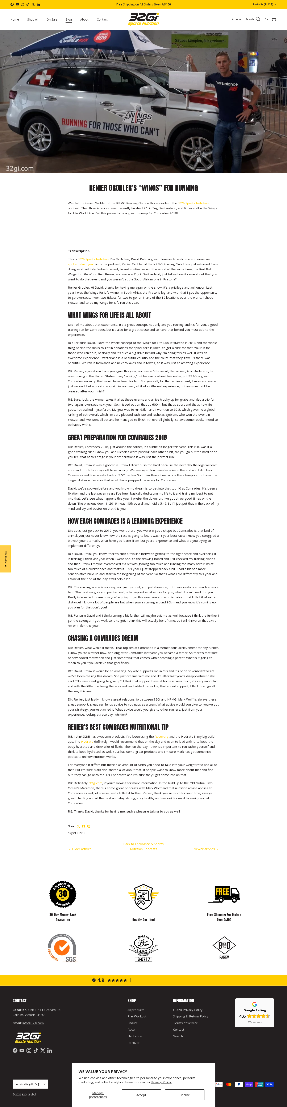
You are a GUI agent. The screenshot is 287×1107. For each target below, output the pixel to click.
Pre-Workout (137, 1016)
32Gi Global (29, 1094)
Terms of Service (185, 1023)
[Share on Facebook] (83, 826)
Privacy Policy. (161, 1082)
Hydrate (87, 741)
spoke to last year (81, 264)
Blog (69, 19)
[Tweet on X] (78, 826)
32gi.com (95, 783)
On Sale (52, 19)
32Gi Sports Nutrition (193, 203)
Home (15, 19)
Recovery (162, 736)
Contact (102, 19)
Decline (184, 1095)
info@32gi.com (33, 1023)
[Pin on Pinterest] (88, 826)
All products (136, 1010)
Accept (141, 1095)
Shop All (32, 19)
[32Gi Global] (143, 19)
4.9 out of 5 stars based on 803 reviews (164, 980)
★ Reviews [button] (5, 559)
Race (131, 1029)
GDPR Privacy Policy (188, 1010)
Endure (133, 1023)
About (84, 19)
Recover (134, 1043)
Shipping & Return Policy (190, 1016)
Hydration (135, 1036)
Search (178, 1036)
